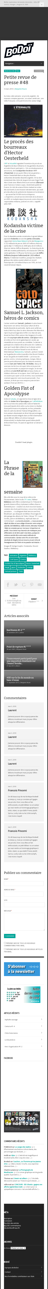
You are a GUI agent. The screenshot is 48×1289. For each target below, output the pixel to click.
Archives (7, 1248)
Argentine (23, 555)
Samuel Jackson (11, 571)
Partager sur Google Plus (24, 584)
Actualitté (13, 163)
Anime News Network (20, 241)
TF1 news (27, 500)
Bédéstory (32, 555)
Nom (6, 879)
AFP (6, 163)
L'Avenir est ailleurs (20, 1178)
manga (30, 567)
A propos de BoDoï (12, 1268)
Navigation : (41, 4)
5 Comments (39, 71)
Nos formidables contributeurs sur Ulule (19, 1276)
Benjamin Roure (21, 89)
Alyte (13, 1155)
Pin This (32, 584)
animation (13, 555)
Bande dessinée (9, 71)
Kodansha (21, 567)
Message (8, 911)
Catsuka (13, 399)
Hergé (7, 567)
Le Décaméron (10, 1040)
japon (13, 567)
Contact (8, 1272)
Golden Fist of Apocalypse (14, 563)
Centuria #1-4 (10, 1026)
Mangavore (38, 241)
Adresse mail (9, 890)
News (17, 71)
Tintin (21, 571)
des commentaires (12, 1226)
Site (5, 900)
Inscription (8, 1218)
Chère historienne (11, 1033)
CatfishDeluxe (37, 401)
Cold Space (14, 559)
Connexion (8, 1221)
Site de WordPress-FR (12, 1228)
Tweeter (16, 584)
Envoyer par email (40, 584)
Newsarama (19, 352)
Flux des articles (11, 1223)
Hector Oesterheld (32, 563)
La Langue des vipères (23, 1147)
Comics (23, 559)
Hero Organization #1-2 (13, 1047)
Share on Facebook (8, 584)
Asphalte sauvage (11, 1020)
